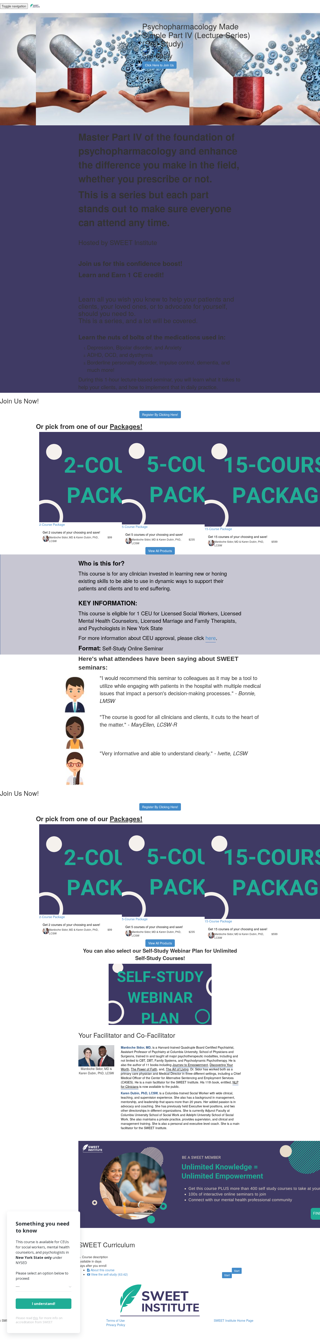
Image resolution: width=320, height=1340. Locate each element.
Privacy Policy (115, 1325)
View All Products (160, 551)
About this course (103, 1270)
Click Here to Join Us (159, 65)
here (210, 637)
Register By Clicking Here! (160, 414)
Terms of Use (115, 1320)
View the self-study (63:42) (109, 1274)
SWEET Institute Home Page (233, 1320)
